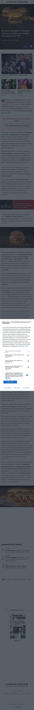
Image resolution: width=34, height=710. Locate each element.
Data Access (17, 387)
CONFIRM (10, 382)
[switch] (27, 355)
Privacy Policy (26, 387)
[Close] (30, 322)
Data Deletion (7, 387)
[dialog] (17, 355)
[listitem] (17, 351)
